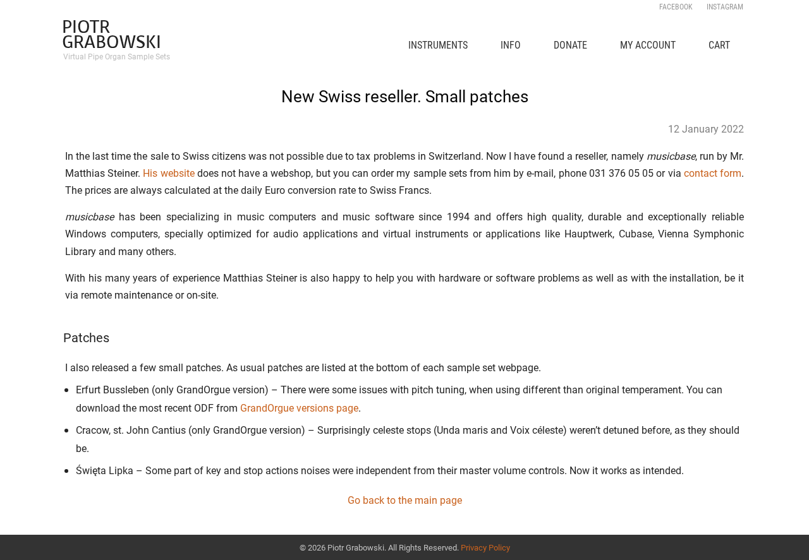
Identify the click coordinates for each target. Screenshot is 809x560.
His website (168, 173)
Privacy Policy (485, 547)
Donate (570, 45)
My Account (648, 45)
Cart (719, 45)
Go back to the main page (405, 500)
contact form (712, 173)
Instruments (438, 45)
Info (511, 45)
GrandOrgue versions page (299, 408)
